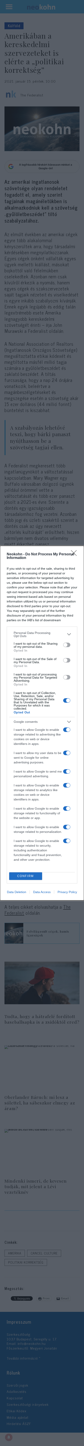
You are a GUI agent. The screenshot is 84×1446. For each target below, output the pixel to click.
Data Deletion (16, 892)
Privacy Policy (67, 892)
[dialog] (42, 723)
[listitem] (42, 634)
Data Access (42, 892)
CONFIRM (25, 876)
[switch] (66, 645)
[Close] (75, 554)
